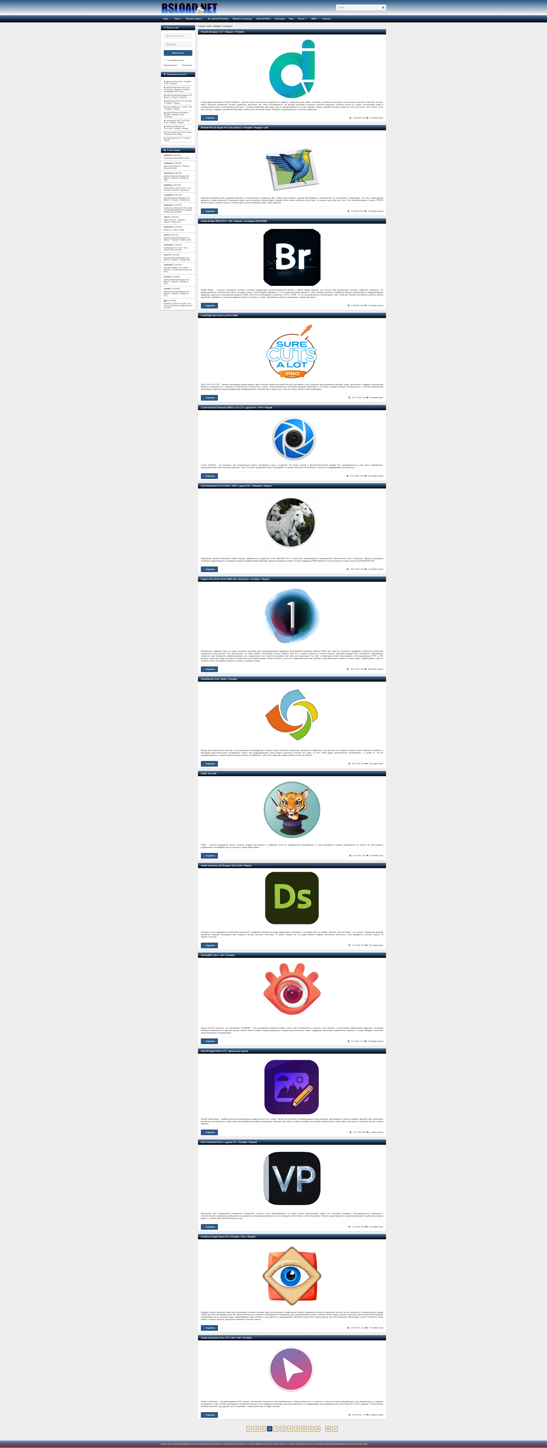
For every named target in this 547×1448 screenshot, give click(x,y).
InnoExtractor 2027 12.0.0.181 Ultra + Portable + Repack (177, 122)
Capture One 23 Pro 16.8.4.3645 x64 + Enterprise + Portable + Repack (235, 579)
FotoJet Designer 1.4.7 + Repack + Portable (222, 32)
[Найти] (383, 7)
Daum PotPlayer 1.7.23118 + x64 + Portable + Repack (178, 108)
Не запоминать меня (175, 60)
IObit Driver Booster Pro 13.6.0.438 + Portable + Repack (176, 127)
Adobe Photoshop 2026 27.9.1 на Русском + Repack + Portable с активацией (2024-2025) (177, 89)
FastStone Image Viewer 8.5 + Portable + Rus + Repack (228, 1236)
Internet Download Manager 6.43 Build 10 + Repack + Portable (178, 96)
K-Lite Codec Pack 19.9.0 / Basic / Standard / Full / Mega (178, 133)
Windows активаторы (242, 19)
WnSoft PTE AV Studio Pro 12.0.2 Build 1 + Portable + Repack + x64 (234, 127)
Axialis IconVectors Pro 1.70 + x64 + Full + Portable (226, 1338)
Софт (165, 19)
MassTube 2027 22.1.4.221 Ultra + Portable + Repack (178, 102)
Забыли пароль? (170, 65)
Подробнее (210, 118)
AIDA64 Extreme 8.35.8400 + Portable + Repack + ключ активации (176, 115)
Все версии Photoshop (218, 19)
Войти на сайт (178, 53)
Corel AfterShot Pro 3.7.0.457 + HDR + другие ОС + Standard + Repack (236, 486)
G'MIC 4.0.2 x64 (208, 773)
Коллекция (280, 19)
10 (317, 1429)
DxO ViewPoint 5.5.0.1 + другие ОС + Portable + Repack (229, 1142)
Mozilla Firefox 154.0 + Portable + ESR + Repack (177, 83)
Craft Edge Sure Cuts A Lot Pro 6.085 (219, 315)
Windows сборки (193, 19)
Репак (177, 19)
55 (328, 1429)
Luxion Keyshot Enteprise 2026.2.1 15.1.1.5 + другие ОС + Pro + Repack (236, 407)
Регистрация (187, 65)
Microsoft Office (264, 19)
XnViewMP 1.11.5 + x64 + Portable (217, 955)
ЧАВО (313, 19)
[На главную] (197, 7)
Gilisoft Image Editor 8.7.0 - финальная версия (224, 1051)
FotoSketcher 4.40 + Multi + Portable (219, 679)
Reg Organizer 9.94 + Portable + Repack (177, 139)
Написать (327, 19)
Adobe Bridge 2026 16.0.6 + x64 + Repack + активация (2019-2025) (234, 221)
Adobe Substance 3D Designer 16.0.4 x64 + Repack (226, 865)
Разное (301, 19)
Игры (291, 19)
